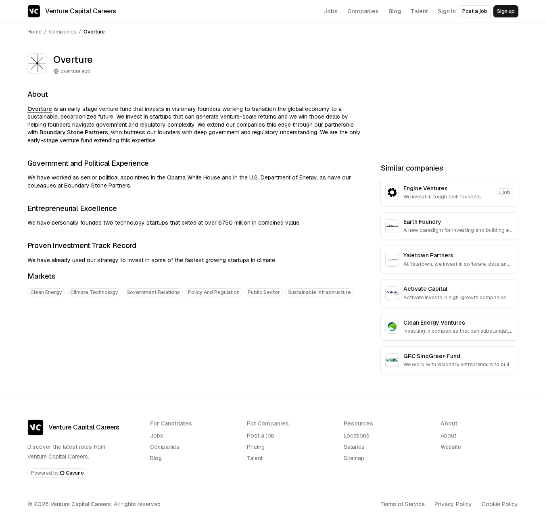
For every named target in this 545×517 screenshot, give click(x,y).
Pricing (256, 446)
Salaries (354, 446)
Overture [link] (94, 31)
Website (451, 446)
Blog (156, 458)
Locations (357, 435)
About (448, 435)
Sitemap (354, 458)
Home (34, 31)
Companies (62, 31)
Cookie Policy (500, 504)
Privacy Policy (453, 504)
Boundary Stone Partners (74, 132)
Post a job (474, 11)
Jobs (156, 435)
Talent (255, 458)
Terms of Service (402, 504)
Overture (39, 109)
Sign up (506, 11)
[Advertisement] (194, 328)
